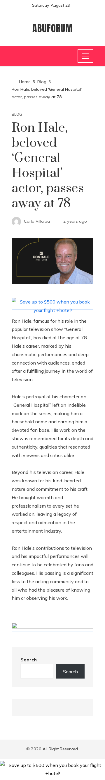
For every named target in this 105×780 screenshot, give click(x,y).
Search (28, 660)
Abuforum (52, 28)
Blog (17, 114)
